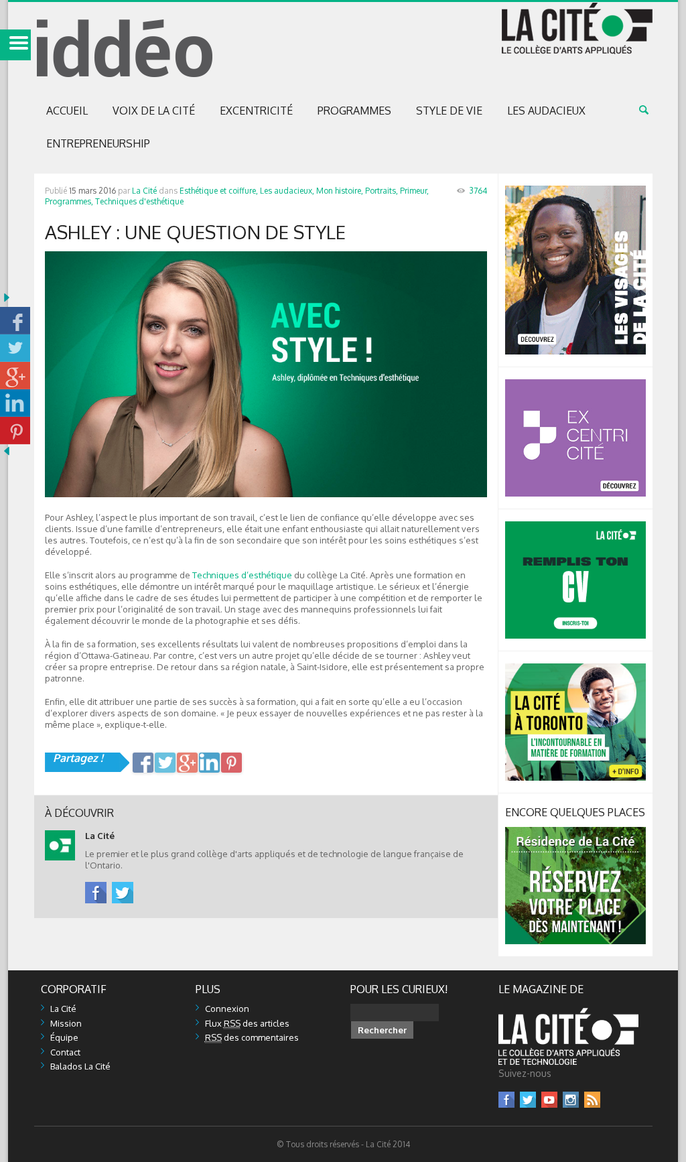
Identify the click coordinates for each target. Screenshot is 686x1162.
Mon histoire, (339, 191)
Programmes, (69, 201)
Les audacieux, (287, 191)
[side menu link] (15, 44)
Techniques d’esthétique (242, 575)
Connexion (227, 1008)
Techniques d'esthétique (139, 201)
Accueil (67, 110)
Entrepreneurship (98, 143)
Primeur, (414, 191)
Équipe (64, 1037)
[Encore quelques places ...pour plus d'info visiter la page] (575, 832)
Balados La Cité (80, 1066)
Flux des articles (247, 1023)
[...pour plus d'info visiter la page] (575, 191)
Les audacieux (546, 110)
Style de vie (449, 110)
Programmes (354, 110)
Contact (65, 1052)
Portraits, (381, 191)
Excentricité (256, 110)
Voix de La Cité (154, 110)
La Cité (144, 191)
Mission (66, 1023)
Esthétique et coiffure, (219, 191)
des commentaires (252, 1037)
